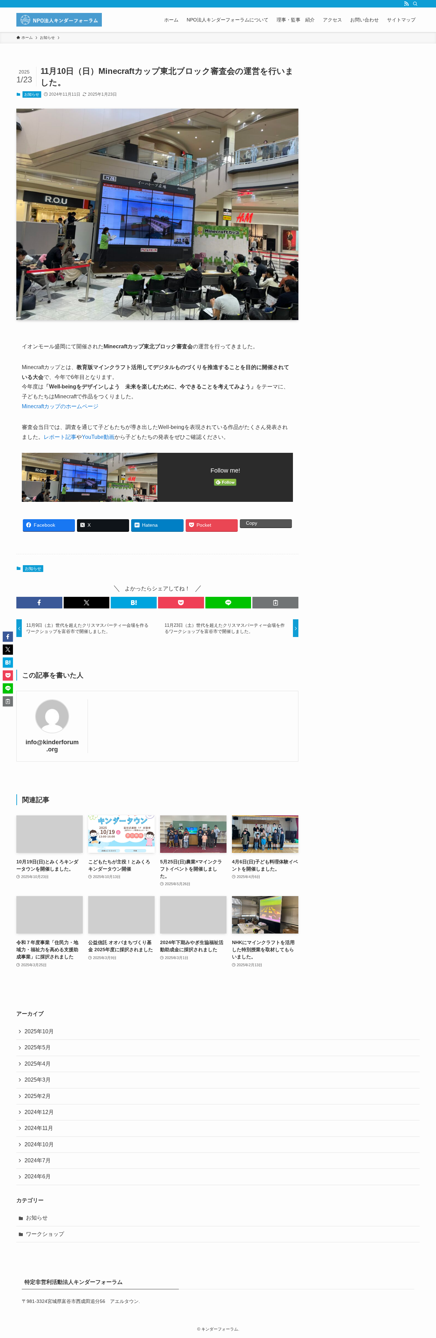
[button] (39, 602)
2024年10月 (39, 1144)
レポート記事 (60, 437)
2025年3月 (38, 1080)
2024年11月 (39, 1128)
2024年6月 (38, 1176)
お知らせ (31, 94)
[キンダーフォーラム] (59, 20)
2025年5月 (38, 1047)
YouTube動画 (98, 437)
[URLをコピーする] (275, 602)
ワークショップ (45, 1234)
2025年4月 (38, 1064)
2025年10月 (39, 1031)
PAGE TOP (419, 1292)
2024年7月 (38, 1160)
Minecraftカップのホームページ (60, 406)
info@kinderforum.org (52, 746)
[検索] (415, 3)
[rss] (406, 3)
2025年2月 (38, 1096)
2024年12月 (39, 1112)
